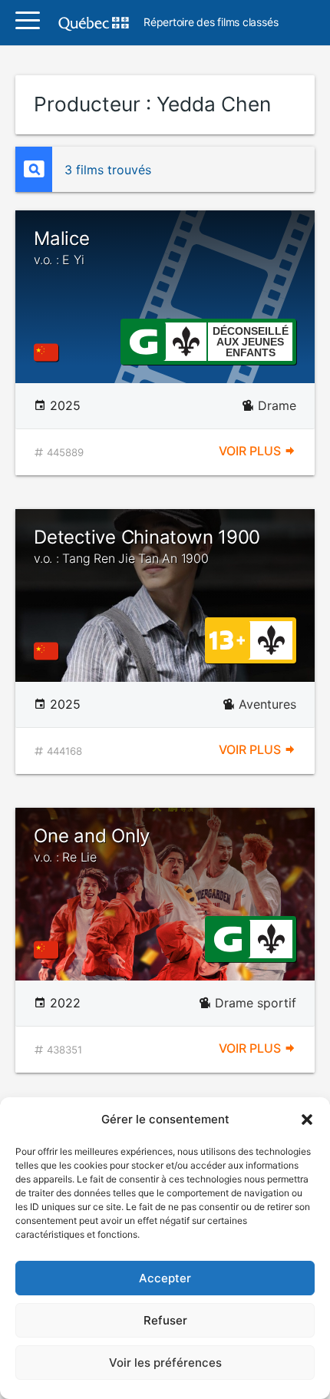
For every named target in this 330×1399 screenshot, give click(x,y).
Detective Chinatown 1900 (147, 546)
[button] (307, 1119)
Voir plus (251, 450)
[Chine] (49, 352)
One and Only (92, 845)
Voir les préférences (165, 1362)
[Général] (143, 340)
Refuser (165, 1320)
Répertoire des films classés (211, 22)
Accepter (165, 1278)
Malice (62, 247)
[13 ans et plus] (227, 639)
